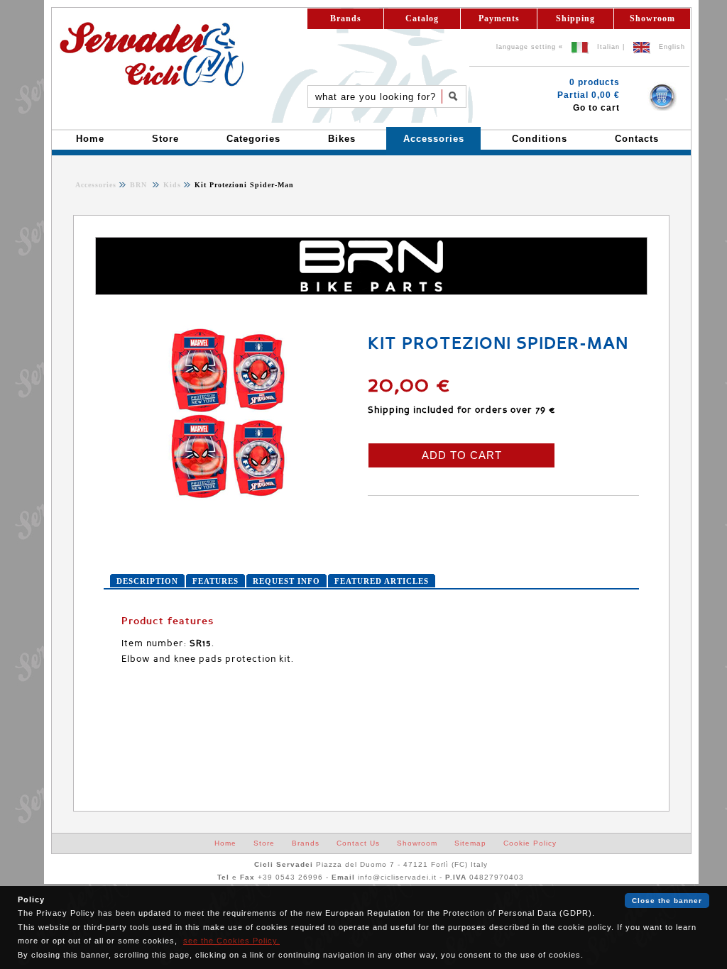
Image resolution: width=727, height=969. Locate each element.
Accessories (95, 185)
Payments (499, 18)
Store (264, 843)
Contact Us (358, 843)
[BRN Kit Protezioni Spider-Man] (228, 499)
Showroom (652, 18)
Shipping (575, 18)
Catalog (422, 18)
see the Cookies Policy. (231, 940)
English (672, 46)
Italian (608, 46)
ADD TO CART (462, 455)
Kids (170, 185)
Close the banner (667, 900)
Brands (345, 18)
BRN (140, 185)
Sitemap (470, 843)
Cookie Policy (530, 843)
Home (225, 843)
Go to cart (596, 108)
